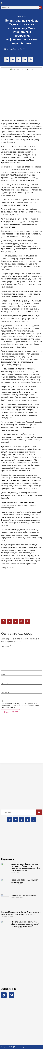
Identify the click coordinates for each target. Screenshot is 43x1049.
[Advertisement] (21, 95)
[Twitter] (11, 995)
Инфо (19, 16)
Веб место (5, 692)
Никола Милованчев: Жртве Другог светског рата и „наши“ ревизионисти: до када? (21, 913)
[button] (40, 3)
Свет (24, 16)
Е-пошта (5, 683)
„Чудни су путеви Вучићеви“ (24, 895)
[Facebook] (4, 995)
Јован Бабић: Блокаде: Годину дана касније (24, 881)
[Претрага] (40, 7)
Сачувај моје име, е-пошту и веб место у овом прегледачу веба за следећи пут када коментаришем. (20, 705)
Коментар (6, 646)
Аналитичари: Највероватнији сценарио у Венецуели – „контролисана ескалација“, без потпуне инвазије (25, 867)
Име (3, 674)
